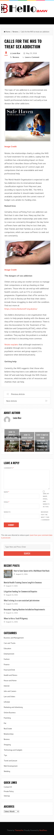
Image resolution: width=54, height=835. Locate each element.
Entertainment (9, 654)
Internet (6, 686)
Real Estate (8, 729)
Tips (5, 755)
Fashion (7, 659)
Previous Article (18, 394)
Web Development (10, 766)
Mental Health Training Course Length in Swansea (23, 582)
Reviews (15, 32)
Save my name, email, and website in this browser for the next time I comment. (45, 507)
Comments (9, 468)
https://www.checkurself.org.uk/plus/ (20, 308)
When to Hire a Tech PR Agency (16, 618)
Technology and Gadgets (13, 750)
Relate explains (11, 344)
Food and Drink (9, 670)
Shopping (7, 745)
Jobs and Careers (10, 691)
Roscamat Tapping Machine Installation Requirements (24, 609)
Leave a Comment (32, 57)
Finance (6, 664)
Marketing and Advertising (13, 707)
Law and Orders (9, 696)
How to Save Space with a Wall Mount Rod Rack (31, 570)
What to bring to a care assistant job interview (21, 600)
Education (7, 648)
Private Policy (9, 791)
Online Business (10, 712)
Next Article (11, 401)
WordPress (43, 830)
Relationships (9, 734)
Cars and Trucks (9, 643)
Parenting (7, 718)
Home (8, 32)
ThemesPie (19, 830)
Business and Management (14, 638)
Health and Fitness (10, 675)
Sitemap (7, 796)
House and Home (10, 680)
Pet (5, 723)
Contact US (8, 787)
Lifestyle (7, 702)
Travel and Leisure (10, 761)
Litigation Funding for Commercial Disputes (20, 591)
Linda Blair (16, 53)
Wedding (7, 771)
